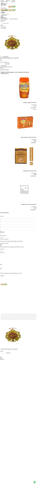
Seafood (3, 12)
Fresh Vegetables (5, 10)
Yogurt (3, 13)
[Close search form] (1, 1)
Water (3, 17)
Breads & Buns (4, 15)
